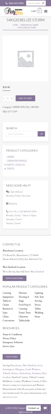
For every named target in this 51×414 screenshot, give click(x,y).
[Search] (43, 3)
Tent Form (11, 357)
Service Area (8, 346)
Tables (38, 308)
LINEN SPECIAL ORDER (25, 106)
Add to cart (25, 98)
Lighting (39, 292)
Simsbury (36, 373)
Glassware (23, 316)
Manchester (16, 365)
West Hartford (37, 271)
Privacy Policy (9, 338)
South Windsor (32, 369)
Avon (39, 365)
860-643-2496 (16, 3)
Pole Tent (39, 296)
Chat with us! (16, 191)
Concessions (8, 320)
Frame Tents (25, 312)
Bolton (14, 373)
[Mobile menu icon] (45, 11)
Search (11, 128)
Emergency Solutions (13, 342)
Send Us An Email (14, 278)
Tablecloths (24, 320)
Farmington (8, 369)
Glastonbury (25, 373)
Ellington (19, 369)
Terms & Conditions (12, 334)
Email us (13, 203)
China (6, 316)
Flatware (23, 292)
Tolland (6, 373)
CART (35, 11)
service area (11, 396)
